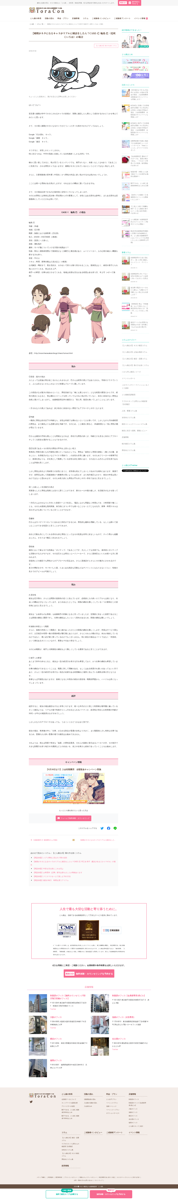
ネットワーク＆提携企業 (70, 1103)
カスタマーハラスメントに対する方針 (128, 1177)
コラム (86, 18)
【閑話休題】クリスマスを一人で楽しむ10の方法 (52, 876)
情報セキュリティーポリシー (88, 1177)
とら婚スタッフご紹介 (136, 1126)
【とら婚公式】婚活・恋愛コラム (134, 359)
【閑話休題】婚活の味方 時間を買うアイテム (51, 880)
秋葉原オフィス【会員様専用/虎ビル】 (129, 995)
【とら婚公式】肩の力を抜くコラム (106, 46)
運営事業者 (58, 1177)
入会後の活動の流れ (90, 1103)
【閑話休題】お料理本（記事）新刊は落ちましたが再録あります (57, 872)
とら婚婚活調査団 (128, 395)
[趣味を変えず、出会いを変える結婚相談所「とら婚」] (47, 10)
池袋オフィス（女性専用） (123, 1017)
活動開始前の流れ (90, 1099)
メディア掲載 (41, 1177)
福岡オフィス (56, 1060)
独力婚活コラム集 (128, 444)
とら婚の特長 (35, 18)
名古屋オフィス (119, 1039)
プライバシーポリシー (70, 1177)
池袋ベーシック (111, 1106)
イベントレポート (128, 378)
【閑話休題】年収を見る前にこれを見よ (48, 869)
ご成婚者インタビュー (101, 18)
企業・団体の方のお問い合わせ (83, 1180)
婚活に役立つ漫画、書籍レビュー (134, 431)
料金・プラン (63, 18)
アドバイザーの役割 (68, 1106)
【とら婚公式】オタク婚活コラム (134, 345)
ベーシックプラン (112, 1103)
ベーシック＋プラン (112, 1110)
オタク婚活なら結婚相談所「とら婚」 (91, 1186)
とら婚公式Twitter (129, 465)
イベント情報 (140, 18)
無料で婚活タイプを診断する (67, 1192)
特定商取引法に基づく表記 (107, 1177)
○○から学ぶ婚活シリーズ (131, 372)
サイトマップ (99, 1180)
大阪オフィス (56, 1017)
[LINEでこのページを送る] (115, 828)
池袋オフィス (133, 1112)
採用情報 (65, 1166)
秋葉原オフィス (134, 1099)
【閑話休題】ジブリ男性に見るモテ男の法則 (50, 858)
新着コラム (126, 252)
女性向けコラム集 (128, 417)
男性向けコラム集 (128, 450)
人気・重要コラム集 (129, 411)
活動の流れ (49, 18)
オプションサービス (112, 1113)
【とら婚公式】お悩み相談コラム (134, 352)
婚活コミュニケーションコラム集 (134, 424)
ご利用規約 (50, 1177)
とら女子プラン (111, 1099)
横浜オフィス (56, 1039)
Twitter (53, 1009)
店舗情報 (76, 18)
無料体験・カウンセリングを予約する (89, 973)
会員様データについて (69, 1099)
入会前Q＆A (88, 1106)
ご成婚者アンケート (122, 18)
